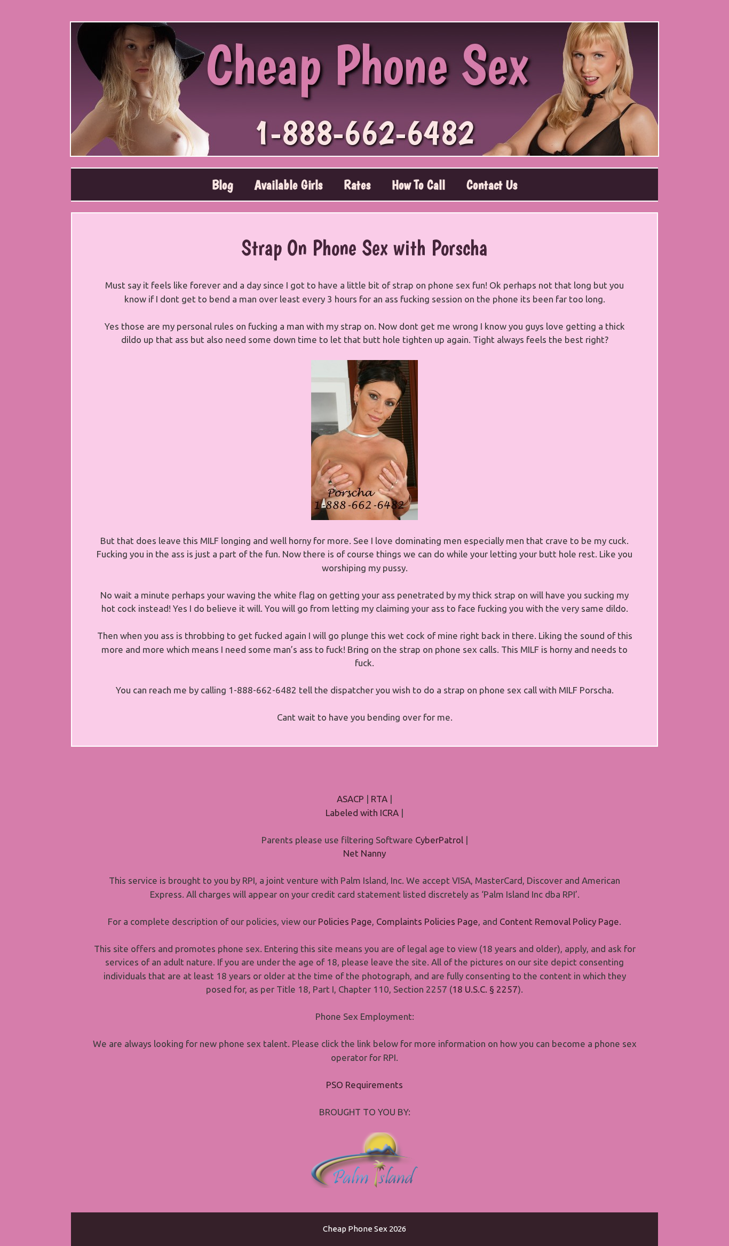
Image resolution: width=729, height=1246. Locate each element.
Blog (222, 185)
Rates (357, 185)
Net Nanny (364, 853)
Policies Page (345, 921)
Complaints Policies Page (427, 921)
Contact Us (491, 185)
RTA (379, 799)
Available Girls (288, 185)
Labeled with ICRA (362, 813)
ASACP (350, 799)
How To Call (418, 185)
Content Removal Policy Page (559, 921)
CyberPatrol (439, 840)
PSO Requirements (364, 1085)
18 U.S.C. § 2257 (485, 989)
